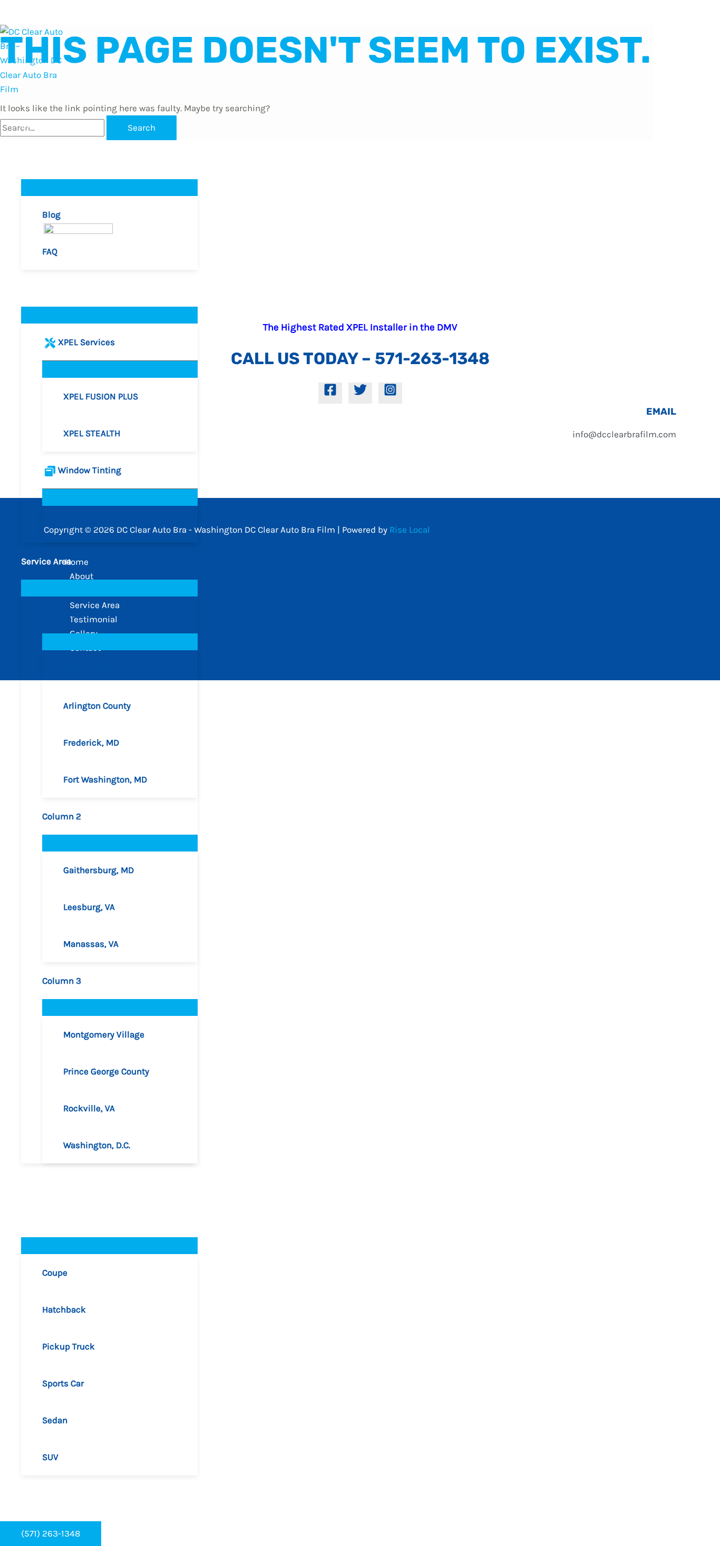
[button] (50, 1533)
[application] (49, 160)
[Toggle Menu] (109, 187)
